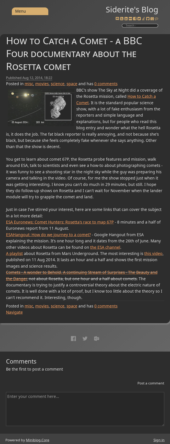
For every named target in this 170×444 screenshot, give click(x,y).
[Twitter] (139, 19)
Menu (20, 11)
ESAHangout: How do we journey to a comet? (48, 234)
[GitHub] (147, 19)
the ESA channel (105, 247)
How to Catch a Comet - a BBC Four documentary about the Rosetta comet (74, 53)
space (72, 83)
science (57, 83)
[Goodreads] (152, 19)
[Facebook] (134, 19)
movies (42, 83)
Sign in (159, 440)
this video (153, 253)
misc (29, 83)
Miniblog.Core (37, 440)
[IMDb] (130, 19)
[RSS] (121, 19)
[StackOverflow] (143, 19)
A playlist (14, 253)
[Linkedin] (126, 19)
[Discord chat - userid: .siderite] (117, 19)
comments (106, 83)
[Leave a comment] (156, 19)
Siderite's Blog (132, 9)
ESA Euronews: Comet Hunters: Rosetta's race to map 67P (60, 222)
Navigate (14, 312)
